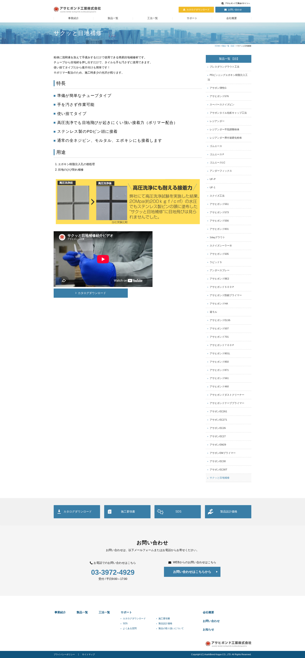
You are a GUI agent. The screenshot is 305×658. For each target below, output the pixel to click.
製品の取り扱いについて (171, 628)
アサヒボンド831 (219, 229)
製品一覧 (113, 18)
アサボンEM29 (218, 444)
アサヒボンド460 (219, 386)
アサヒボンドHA (219, 303)
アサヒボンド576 (219, 96)
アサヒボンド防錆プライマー (226, 295)
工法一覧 (152, 18)
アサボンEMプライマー (223, 453)
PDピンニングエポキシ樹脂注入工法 (228, 77)
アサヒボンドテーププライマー (227, 403)
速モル (213, 311)
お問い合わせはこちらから (192, 571)
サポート (192, 18)
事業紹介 (73, 18)
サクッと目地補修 (219, 477)
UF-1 (212, 187)
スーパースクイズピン (222, 104)
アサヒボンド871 (219, 370)
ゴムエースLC (217, 162)
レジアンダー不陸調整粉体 (224, 129)
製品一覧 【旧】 (228, 46)
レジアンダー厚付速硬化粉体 (226, 137)
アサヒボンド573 (219, 212)
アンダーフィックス (221, 170)
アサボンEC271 (218, 419)
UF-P (213, 179)
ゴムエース (216, 146)
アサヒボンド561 (219, 378)
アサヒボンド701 (219, 336)
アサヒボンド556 (219, 220)
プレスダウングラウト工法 (224, 66)
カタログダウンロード (198, 9)
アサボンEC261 (218, 411)
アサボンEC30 (218, 461)
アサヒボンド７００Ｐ (222, 345)
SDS (178, 511)
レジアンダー (217, 121)
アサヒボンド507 (219, 328)
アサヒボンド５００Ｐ (222, 287)
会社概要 (231, 18)
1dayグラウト (217, 237)
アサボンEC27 (218, 436)
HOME (217, 46)
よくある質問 (130, 628)
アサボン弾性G (218, 87)
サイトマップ (88, 654)
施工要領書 (128, 511)
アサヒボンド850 (219, 361)
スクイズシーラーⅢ (221, 245)
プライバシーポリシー (64, 654)
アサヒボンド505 (219, 253)
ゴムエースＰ (217, 154)
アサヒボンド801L (220, 353)
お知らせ (208, 629)
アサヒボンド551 (219, 204)
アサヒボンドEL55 (220, 320)
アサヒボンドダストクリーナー (227, 394)
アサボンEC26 (218, 428)
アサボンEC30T (218, 469)
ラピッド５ (216, 262)
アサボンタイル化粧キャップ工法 (228, 112)
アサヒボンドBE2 (219, 278)
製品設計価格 (228, 511)
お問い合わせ (235, 9)
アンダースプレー (219, 270)
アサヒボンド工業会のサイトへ (237, 3)
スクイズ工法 (217, 195)
